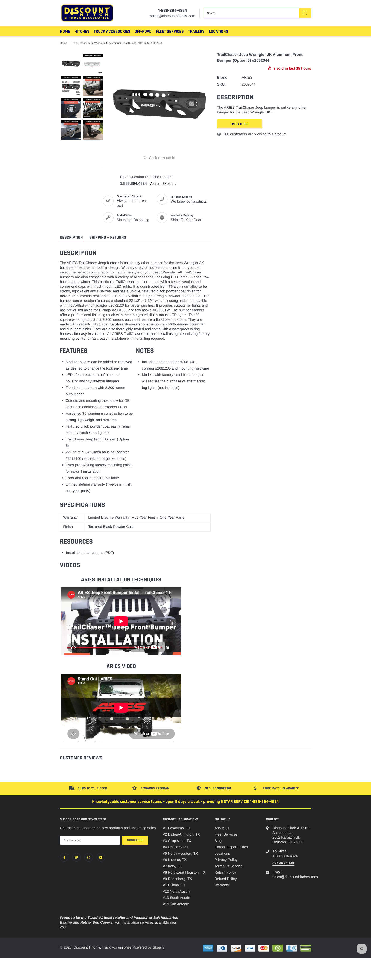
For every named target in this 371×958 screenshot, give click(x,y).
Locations (218, 31)
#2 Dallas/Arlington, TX (181, 834)
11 (225, 134)
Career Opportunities (231, 847)
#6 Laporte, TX (175, 860)
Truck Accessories (112, 31)
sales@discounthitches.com (295, 877)
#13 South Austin (176, 898)
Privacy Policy (226, 860)
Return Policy (225, 872)
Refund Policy (225, 879)
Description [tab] (71, 237)
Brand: (223, 77)
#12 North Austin (176, 891)
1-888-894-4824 (172, 10)
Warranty (221, 885)
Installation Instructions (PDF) (90, 553)
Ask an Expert (162, 184)
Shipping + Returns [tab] (107, 237)
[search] (305, 13)
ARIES (247, 77)
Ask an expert (283, 863)
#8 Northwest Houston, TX (184, 872)
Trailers (196, 31)
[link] (64, 857)
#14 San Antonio (176, 904)
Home (65, 31)
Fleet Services (226, 834)
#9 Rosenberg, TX (177, 879)
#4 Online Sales (175, 847)
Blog (218, 841)
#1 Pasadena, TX (176, 828)
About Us (221, 828)
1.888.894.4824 (133, 183)
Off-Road (143, 31)
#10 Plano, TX (174, 885)
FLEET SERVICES (170, 31)
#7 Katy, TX (172, 866)
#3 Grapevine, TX (177, 841)
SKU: (221, 84)
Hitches (82, 31)
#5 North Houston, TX (180, 853)
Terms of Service (228, 866)
